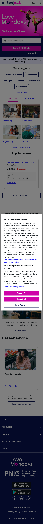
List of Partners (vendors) (14, 286)
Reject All (21, 299)
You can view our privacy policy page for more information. (20, 260)
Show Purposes (21, 305)
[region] (21, 262)
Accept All (21, 293)
